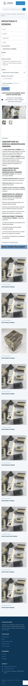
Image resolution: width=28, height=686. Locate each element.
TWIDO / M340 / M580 (7, 641)
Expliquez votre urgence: (7, 76)
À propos (4, 654)
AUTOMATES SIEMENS (10, 14)
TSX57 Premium (5, 637)
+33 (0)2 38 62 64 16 (9, 668)
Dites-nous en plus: (6, 59)
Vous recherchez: (5, 46)
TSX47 (3, 639)
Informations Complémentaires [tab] (10, 242)
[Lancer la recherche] (24, 9)
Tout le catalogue (6, 646)
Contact (21, 3)
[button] (23, 108)
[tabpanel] (14, 190)
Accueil (2, 14)
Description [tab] (5, 138)
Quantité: (3, 52)
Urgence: (3, 69)
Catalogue (4, 658)
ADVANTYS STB (5, 643)
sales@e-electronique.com (10, 666)
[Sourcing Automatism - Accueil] (7, 3)
